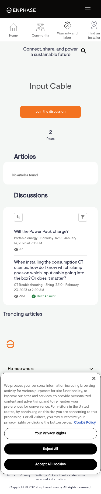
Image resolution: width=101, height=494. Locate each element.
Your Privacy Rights (50, 433)
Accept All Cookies (50, 464)
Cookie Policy (85, 422)
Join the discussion (50, 111)
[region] (50, 423)
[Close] (94, 378)
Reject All (50, 449)
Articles (25, 157)
